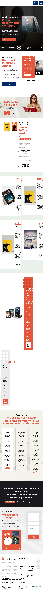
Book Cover (30, 568)
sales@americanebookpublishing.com (27, 501)
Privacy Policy (5, 588)
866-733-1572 (35, 3)
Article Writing (23, 578)
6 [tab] (32, 80)
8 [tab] (34, 80)
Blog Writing (30, 573)
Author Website (22, 582)
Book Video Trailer (29, 580)
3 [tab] (28, 80)
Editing (21, 574)
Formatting (30, 570)
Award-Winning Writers (25, 151)
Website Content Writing (30, 565)
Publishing (22, 566)
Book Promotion (22, 571)
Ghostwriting (23, 563)
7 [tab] (33, 80)
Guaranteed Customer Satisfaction (25, 165)
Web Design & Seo (30, 576)
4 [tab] (29, 80)
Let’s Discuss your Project (9, 39)
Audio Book (22, 568)
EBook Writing (23, 573)
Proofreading (31, 566)
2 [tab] (27, 80)
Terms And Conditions (7, 587)
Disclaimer (5, 586)
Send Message (33, 537)
